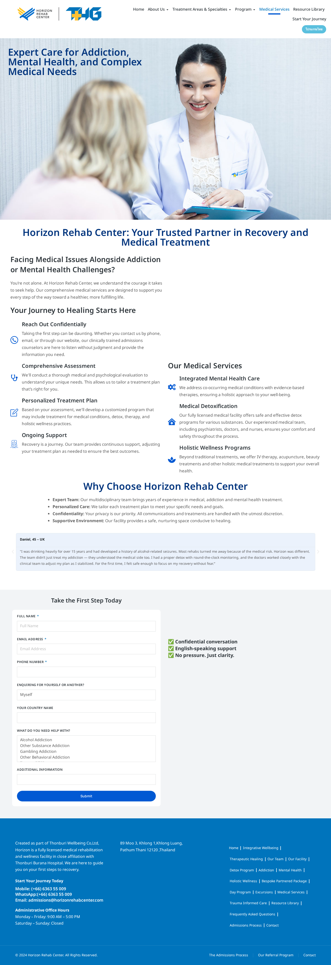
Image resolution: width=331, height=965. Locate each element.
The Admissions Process (228, 955)
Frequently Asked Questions (252, 914)
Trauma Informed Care (248, 903)
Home (233, 848)
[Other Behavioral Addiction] (86, 757)
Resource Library (285, 903)
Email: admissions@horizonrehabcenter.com (59, 900)
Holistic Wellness (243, 881)
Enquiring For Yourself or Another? (50, 685)
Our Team (276, 859)
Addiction (266, 870)
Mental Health (290, 870)
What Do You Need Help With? (43, 731)
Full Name (26, 617)
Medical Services (291, 892)
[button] (12, 551)
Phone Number (31, 662)
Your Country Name (35, 708)
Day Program (240, 892)
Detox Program (242, 870)
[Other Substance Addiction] (86, 746)
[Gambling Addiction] (86, 751)
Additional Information (40, 770)
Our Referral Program (275, 955)
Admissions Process (246, 925)
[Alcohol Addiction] (86, 740)
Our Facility (297, 859)
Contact (272, 925)
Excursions (264, 892)
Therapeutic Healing (246, 859)
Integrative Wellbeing (260, 848)
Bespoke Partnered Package (284, 881)
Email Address (30, 640)
